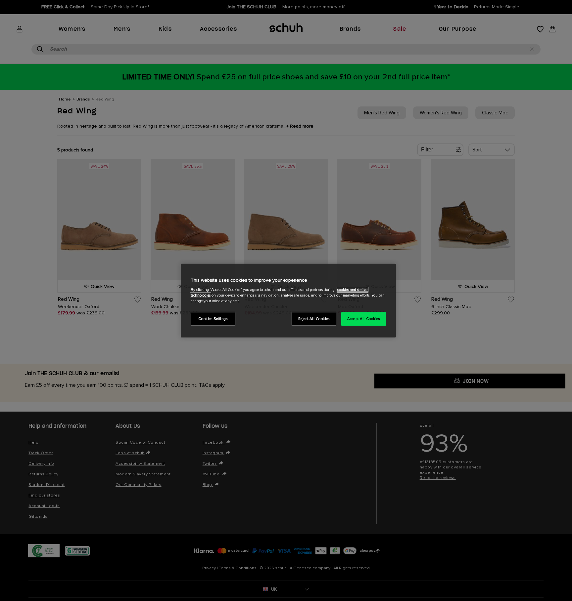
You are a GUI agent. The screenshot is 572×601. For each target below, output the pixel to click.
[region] (288, 301)
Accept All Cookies (363, 318)
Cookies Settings (212, 318)
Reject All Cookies (314, 318)
